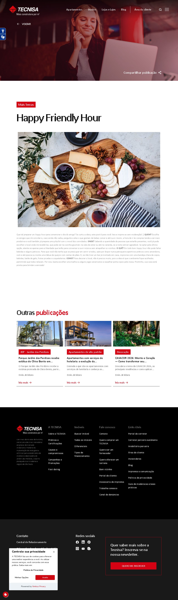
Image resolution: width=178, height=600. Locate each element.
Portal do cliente (108, 475)
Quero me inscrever (133, 565)
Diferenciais (80, 446)
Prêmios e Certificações (55, 442)
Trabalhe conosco (108, 488)
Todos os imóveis (83, 440)
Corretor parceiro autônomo (142, 440)
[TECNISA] (27, 9)
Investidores (134, 458)
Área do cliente (136, 452)
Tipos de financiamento (81, 454)
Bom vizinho (105, 469)
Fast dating (54, 469)
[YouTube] (83, 548)
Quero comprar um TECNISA (109, 442)
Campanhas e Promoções (55, 461)
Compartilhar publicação (140, 72)
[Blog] (89, 548)
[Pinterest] (89, 542)
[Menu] (167, 9)
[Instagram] (77, 548)
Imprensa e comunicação (141, 471)
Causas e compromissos (55, 451)
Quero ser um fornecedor (106, 451)
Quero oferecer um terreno (109, 461)
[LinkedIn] (83, 542)
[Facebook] (77, 542)
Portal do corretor (137, 433)
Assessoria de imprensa (111, 482)
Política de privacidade (140, 477)
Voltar (26, 23)
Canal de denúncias (109, 494)
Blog (130, 465)
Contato (103, 433)
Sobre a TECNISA (56, 433)
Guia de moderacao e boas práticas (141, 486)
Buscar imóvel (81, 433)
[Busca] (160, 9)
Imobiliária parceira (138, 446)
